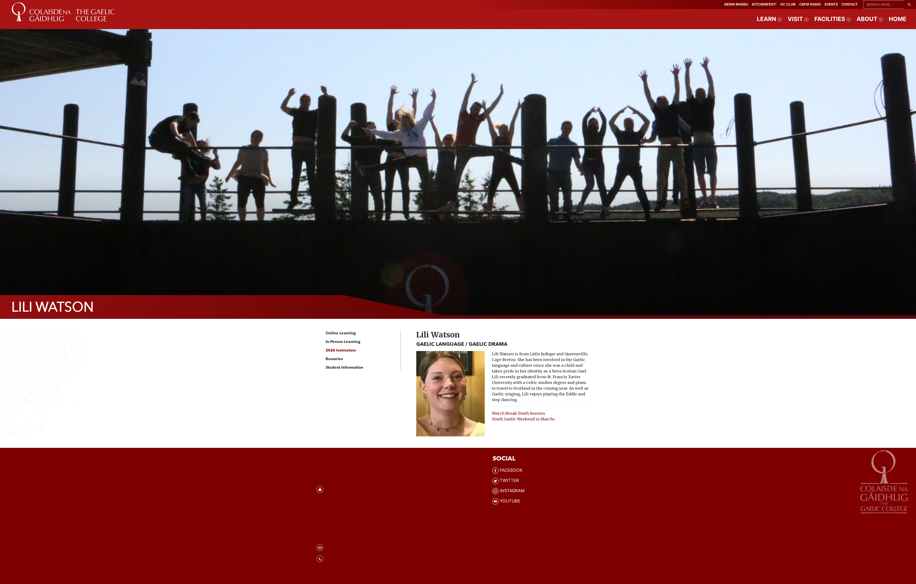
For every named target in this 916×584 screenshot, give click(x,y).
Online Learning (341, 333)
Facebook (511, 470)
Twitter (509, 480)
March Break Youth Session (518, 413)
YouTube (510, 500)
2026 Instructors (341, 350)
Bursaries (334, 359)
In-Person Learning (343, 341)
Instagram (512, 490)
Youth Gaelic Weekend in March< (523, 419)
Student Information (344, 367)
